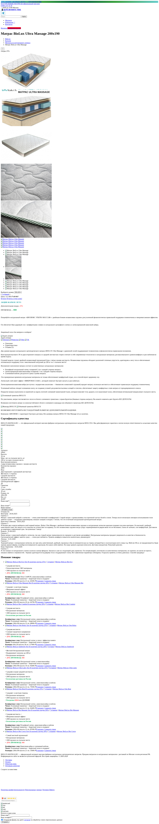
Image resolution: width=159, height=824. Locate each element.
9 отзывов (52, 668)
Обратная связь (10, 764)
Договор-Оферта (48, 790)
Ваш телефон (6, 817)
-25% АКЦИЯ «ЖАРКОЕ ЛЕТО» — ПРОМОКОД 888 (21, 2)
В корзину (40, 581)
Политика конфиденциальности (13, 790)
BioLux (7, 39)
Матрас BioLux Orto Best (62, 689)
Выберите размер (7, 292)
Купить (3, 299)
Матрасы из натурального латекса (17, 43)
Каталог (8, 41)
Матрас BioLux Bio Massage (69, 710)
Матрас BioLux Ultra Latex (67, 668)
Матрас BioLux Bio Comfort (65, 604)
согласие (27, 820)
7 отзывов (50, 562)
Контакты (8, 24)
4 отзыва (51, 647)
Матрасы (8, 20)
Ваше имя (5, 501)
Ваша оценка (5, 507)
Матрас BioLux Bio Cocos (66, 731)
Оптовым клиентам (12, 766)
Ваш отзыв (5, 506)
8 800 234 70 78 (6, 6)
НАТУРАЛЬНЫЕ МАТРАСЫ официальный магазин (20, 4)
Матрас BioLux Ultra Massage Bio (71, 583)
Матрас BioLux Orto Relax (66, 625)
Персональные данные (33, 790)
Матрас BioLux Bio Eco (63, 562)
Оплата (8, 762)
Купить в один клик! (14, 299)
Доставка (8, 760)
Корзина (5, 28)
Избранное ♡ (10, 22)
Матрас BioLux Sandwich (64, 647)
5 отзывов (5, 294)
